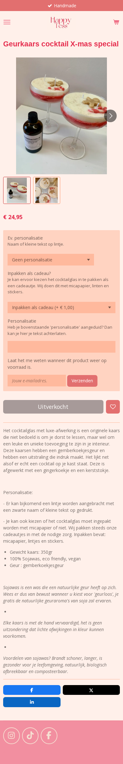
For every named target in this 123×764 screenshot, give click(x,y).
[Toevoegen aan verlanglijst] (113, 407)
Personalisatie (22, 321)
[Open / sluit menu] (7, 22)
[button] (17, 190)
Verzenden (82, 381)
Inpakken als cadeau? (29, 273)
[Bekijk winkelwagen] (116, 22)
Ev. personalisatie (25, 238)
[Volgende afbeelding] (110, 116)
